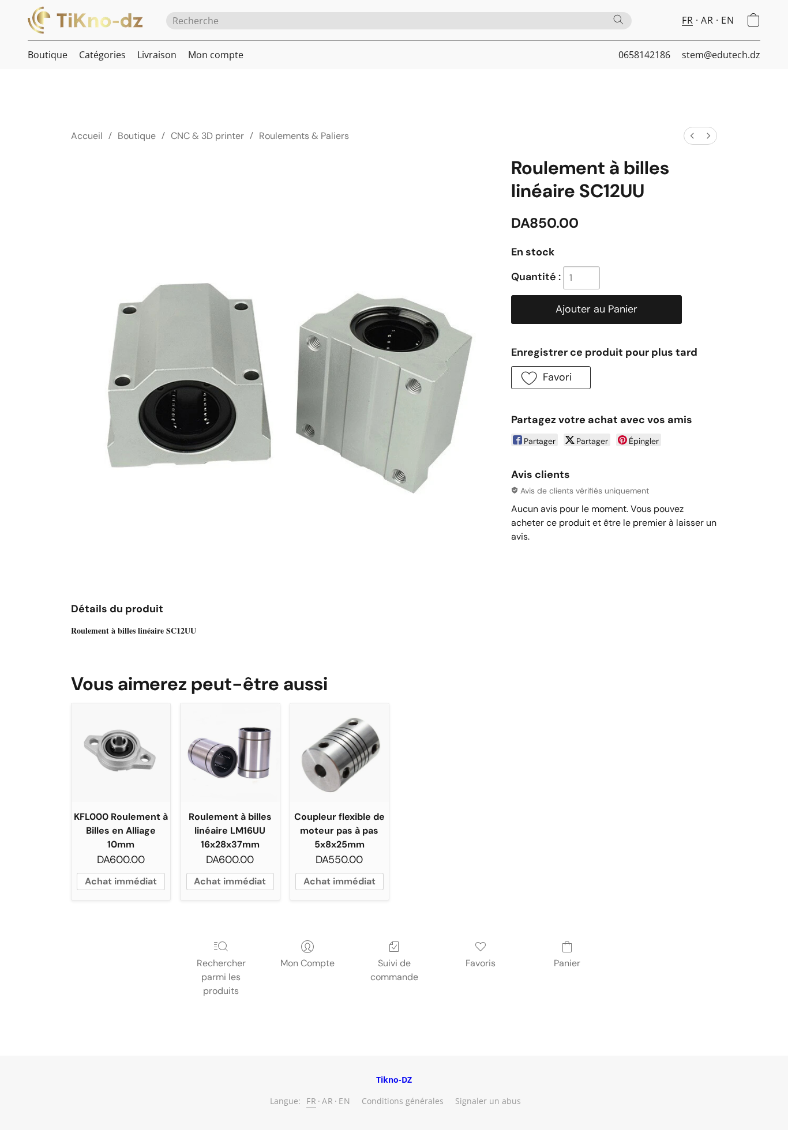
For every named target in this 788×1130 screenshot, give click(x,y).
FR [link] (311, 1100)
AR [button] (707, 20)
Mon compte (215, 54)
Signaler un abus (488, 1100)
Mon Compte (307, 963)
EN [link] (344, 1100)
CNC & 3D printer (207, 136)
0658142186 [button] (644, 54)
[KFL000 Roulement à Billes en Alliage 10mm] (121, 752)
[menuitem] (692, 135)
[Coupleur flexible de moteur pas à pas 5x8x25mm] (339, 752)
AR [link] (327, 1100)
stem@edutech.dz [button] (721, 54)
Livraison (157, 54)
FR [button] (687, 20)
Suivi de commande (394, 970)
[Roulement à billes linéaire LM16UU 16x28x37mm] (230, 752)
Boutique (47, 54)
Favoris (481, 963)
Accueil (87, 136)
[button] (85, 20)
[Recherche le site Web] (618, 20)
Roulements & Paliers (304, 136)
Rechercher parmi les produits (221, 977)
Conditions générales (403, 1100)
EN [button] (727, 20)
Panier (567, 963)
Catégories (102, 54)
